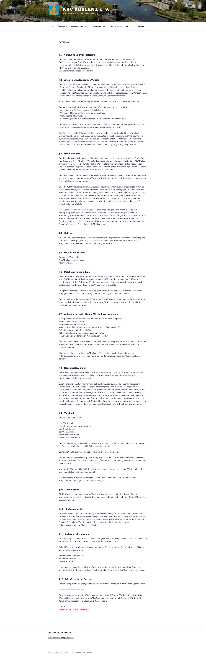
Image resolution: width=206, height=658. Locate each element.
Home (51, 26)
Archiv (128, 26)
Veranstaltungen (99, 26)
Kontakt (141, 26)
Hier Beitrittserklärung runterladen (61, 638)
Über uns (61, 26)
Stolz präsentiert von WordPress (79, 652)
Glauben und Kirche (78, 26)
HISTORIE (73, 609)
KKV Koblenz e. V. (86, 9)
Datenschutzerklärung (56, 652)
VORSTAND (85, 609)
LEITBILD (63, 609)
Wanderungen (115, 26)
